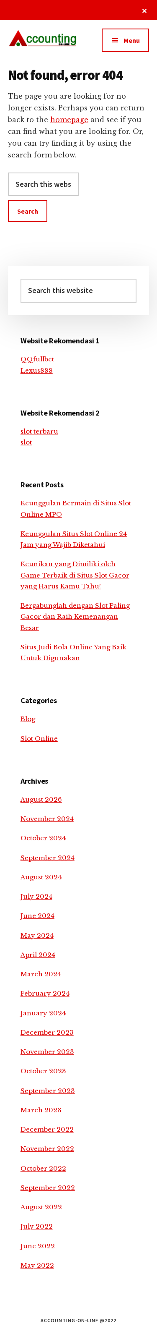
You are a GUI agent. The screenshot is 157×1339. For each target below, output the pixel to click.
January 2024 (43, 1013)
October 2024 (43, 838)
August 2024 (41, 877)
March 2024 (41, 974)
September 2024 (48, 858)
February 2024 (45, 993)
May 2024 (37, 935)
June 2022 (38, 1246)
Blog (28, 719)
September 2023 (48, 1091)
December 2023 (47, 1032)
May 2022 (37, 1265)
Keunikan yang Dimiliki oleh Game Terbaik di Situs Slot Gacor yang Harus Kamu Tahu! (75, 575)
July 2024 (36, 896)
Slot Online (39, 739)
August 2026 (41, 799)
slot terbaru (39, 431)
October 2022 (43, 1168)
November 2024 (47, 819)
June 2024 (37, 916)
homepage (69, 119)
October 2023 (43, 1071)
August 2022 (41, 1207)
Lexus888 (37, 370)
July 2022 (37, 1226)
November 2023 (47, 1052)
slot (26, 442)
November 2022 (47, 1149)
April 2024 (38, 955)
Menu (132, 40)
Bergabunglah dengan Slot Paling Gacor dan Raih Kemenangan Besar (75, 617)
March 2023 (41, 1110)
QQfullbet (37, 359)
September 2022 (48, 1188)
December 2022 (47, 1129)
